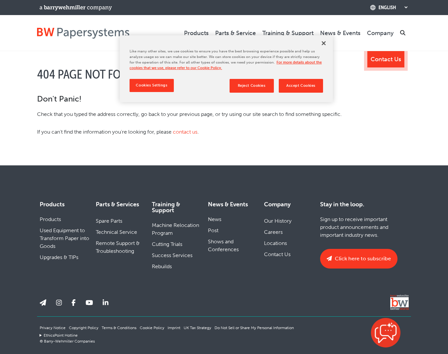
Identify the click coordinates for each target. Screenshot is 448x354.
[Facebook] (73, 303)
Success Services (172, 255)
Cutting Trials (167, 244)
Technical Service (116, 232)
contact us (185, 132)
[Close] (323, 43)
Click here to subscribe (362, 258)
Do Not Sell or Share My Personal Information (254, 328)
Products (196, 33)
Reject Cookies (252, 85)
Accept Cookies (301, 85)
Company (380, 33)
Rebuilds (162, 266)
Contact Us (386, 59)
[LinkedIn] (106, 303)
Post (213, 230)
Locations (275, 243)
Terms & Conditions (119, 328)
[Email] (43, 303)
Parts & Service (235, 33)
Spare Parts (109, 221)
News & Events (340, 33)
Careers (273, 232)
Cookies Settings (151, 85)
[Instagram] (59, 303)
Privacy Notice (53, 328)
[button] (385, 332)
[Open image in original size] (83, 33)
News (214, 219)
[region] (226, 68)
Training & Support (288, 33)
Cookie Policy (152, 328)
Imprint (174, 328)
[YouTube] (89, 303)
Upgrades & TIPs (59, 257)
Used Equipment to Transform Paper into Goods (64, 238)
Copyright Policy (83, 328)
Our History (278, 221)
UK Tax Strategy (197, 328)
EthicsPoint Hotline (61, 335)
